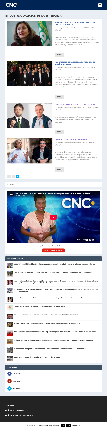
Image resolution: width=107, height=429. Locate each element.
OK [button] (63, 426)
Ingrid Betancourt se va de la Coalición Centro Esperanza (75, 23)
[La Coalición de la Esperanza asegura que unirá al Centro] (29, 73)
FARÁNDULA (93, 107)
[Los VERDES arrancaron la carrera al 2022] (29, 115)
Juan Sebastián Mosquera (72, 28)
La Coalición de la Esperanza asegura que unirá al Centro (75, 63)
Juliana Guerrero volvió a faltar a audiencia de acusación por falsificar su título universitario (49, 298)
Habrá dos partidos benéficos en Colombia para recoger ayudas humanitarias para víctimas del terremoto (55, 332)
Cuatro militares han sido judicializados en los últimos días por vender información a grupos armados (53, 272)
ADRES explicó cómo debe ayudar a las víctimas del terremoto (38, 357)
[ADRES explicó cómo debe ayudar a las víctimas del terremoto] (10, 358)
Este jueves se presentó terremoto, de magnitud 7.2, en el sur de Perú (40, 306)
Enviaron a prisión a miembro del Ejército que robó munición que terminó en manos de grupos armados (53, 340)
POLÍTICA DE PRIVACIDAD (14, 410)
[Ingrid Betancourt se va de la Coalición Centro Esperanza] (29, 33)
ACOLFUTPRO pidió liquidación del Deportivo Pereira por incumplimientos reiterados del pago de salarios (54, 264)
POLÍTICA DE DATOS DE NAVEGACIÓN (19, 415)
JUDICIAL (93, 28)
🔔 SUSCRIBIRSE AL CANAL (53, 250)
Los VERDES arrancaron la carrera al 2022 (76, 104)
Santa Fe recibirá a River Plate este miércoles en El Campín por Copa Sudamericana (46, 315)
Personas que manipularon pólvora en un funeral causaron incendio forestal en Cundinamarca (50, 349)
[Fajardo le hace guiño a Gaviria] (29, 150)
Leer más (59, 55)
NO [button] (69, 426)
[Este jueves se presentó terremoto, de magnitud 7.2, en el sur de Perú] (10, 307)
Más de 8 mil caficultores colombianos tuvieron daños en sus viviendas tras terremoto (47, 323)
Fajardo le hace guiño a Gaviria (71, 139)
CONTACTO (9, 405)
